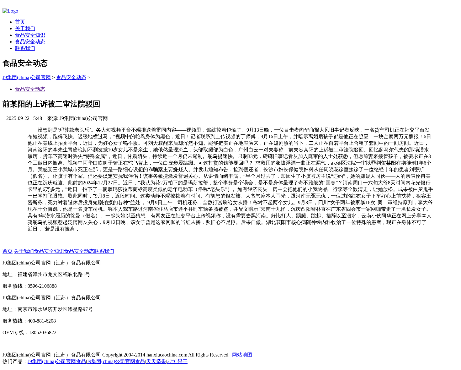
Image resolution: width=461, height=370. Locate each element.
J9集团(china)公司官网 (27, 77)
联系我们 (25, 48)
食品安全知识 (30, 35)
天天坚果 (156, 361)
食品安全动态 (30, 41)
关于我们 (25, 28)
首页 (20, 21)
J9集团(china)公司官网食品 (57, 361)
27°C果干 (177, 361)
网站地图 (242, 354)
